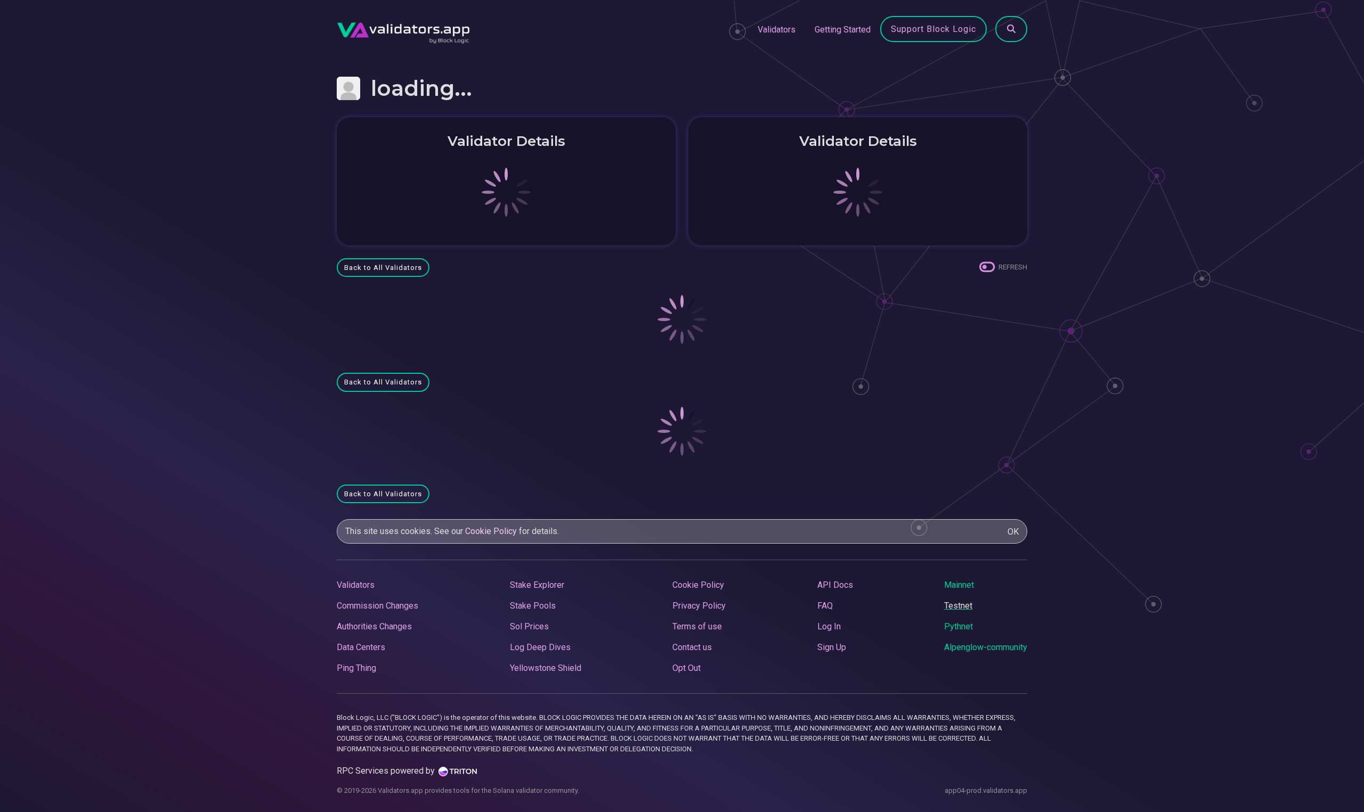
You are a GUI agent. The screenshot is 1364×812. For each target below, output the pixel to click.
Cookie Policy (491, 531)
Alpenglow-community (985, 647)
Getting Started (843, 29)
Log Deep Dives (540, 647)
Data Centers (361, 647)
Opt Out (686, 668)
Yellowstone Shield (545, 668)
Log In (829, 626)
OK (1013, 532)
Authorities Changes (374, 626)
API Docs (835, 585)
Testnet (958, 606)
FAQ (825, 606)
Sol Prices (529, 626)
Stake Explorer (537, 585)
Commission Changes (377, 606)
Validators (776, 29)
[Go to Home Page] (403, 29)
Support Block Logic (933, 29)
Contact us (692, 647)
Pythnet (958, 626)
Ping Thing (356, 668)
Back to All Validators (383, 268)
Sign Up (831, 647)
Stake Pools (533, 606)
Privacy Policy (699, 606)
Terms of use (697, 626)
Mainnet (959, 585)
